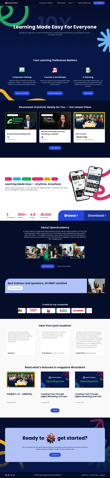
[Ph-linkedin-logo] (9, 475)
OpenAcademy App (84, 3)
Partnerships (61, 3)
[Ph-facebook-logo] (11, 475)
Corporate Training (45, 3)
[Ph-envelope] (6, 475)
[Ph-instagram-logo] (14, 475)
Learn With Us (99, 3)
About (71, 3)
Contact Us (84, 475)
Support (102, 475)
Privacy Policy (94, 475)
